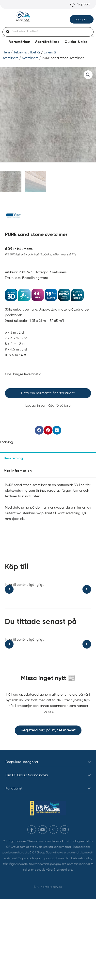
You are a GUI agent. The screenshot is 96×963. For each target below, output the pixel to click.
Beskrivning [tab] (13, 458)
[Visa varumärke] (13, 215)
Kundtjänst (13, 788)
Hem (6, 52)
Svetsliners (30, 58)
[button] (88, 74)
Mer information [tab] (18, 471)
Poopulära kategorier (21, 762)
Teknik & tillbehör (27, 52)
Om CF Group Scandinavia (26, 775)
